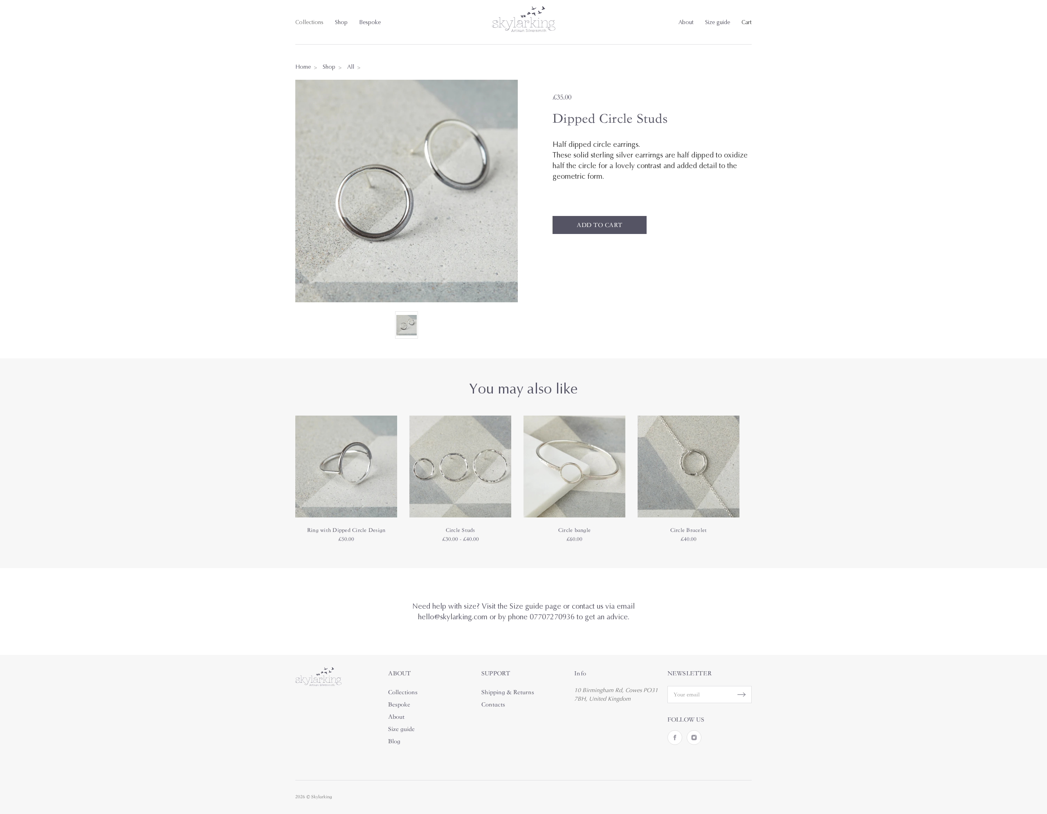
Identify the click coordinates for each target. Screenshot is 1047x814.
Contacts (493, 704)
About (686, 22)
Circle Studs (460, 530)
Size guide (717, 22)
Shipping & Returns (507, 692)
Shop (341, 22)
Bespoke (370, 22)
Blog (394, 741)
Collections (309, 22)
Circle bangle (574, 530)
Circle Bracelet (688, 530)
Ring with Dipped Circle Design (346, 530)
